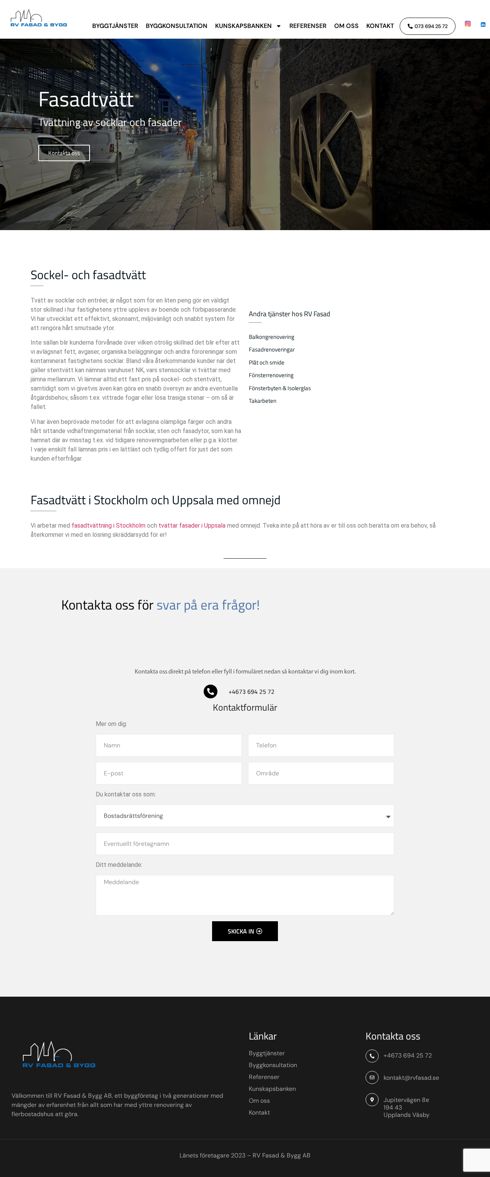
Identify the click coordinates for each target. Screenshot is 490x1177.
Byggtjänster (115, 26)
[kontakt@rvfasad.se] (372, 1077)
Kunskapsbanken (243, 26)
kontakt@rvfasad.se (411, 1078)
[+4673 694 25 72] (210, 691)
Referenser (308, 26)
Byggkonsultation (176, 26)
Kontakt (380, 26)
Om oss (346, 26)
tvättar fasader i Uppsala (191, 525)
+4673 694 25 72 (251, 691)
